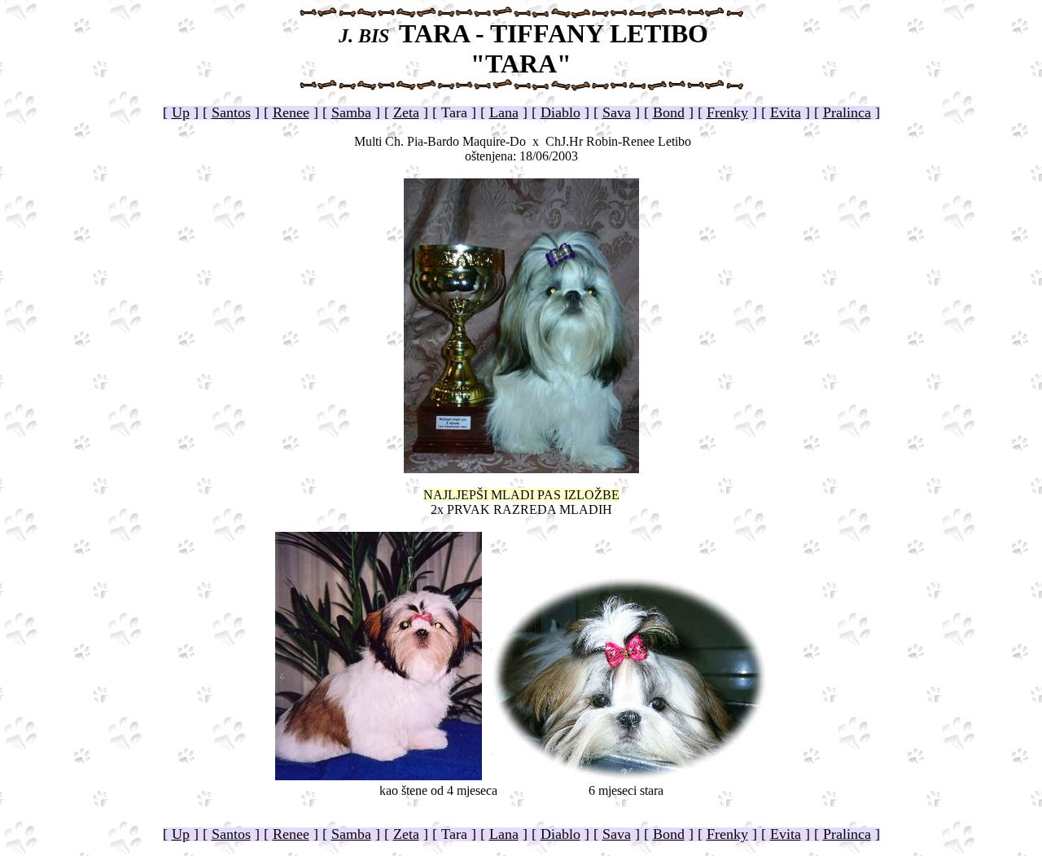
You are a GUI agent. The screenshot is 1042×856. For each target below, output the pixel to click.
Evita (785, 112)
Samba (351, 112)
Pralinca (847, 112)
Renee (291, 112)
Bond (669, 112)
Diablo (560, 112)
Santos (231, 112)
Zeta (406, 112)
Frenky (727, 112)
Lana (504, 112)
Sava (616, 112)
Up (181, 112)
